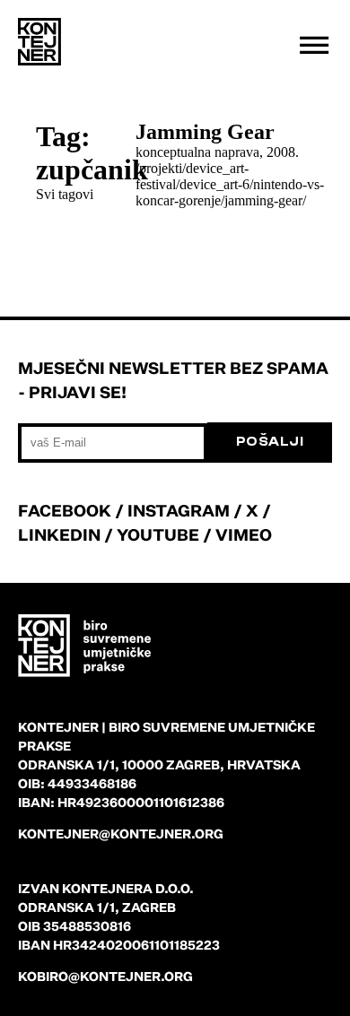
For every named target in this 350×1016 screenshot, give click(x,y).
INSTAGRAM (178, 510)
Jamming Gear (205, 131)
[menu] (314, 45)
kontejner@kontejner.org (120, 833)
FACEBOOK (64, 510)
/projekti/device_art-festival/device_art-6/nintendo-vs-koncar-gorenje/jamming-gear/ (230, 184)
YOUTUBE (158, 534)
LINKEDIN (59, 534)
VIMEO (243, 534)
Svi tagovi (64, 194)
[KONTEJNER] (39, 42)
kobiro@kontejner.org (105, 976)
